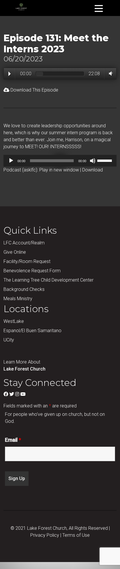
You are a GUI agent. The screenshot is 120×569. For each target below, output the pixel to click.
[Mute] (93, 161)
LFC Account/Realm (24, 243)
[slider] (105, 160)
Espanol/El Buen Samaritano (32, 330)
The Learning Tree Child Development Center (48, 280)
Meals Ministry (17, 298)
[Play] (11, 161)
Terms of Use (76, 535)
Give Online (14, 252)
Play (9, 73)
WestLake (13, 321)
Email (13, 440)
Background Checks (24, 289)
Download (92, 170)
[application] (60, 161)
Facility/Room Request (26, 261)
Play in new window (59, 170)
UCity (8, 340)
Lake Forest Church (24, 369)
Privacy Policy (44, 535)
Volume (109, 73)
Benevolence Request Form (32, 270)
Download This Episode (33, 90)
